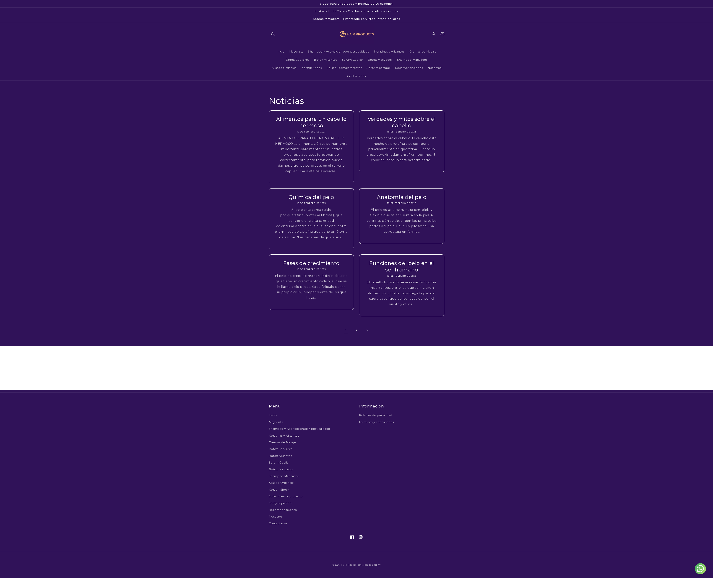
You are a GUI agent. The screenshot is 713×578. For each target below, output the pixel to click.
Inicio (273, 415)
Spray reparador (281, 503)
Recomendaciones (283, 510)
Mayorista (276, 422)
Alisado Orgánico (281, 482)
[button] (273, 34)
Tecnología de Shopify (368, 565)
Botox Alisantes (280, 456)
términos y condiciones (376, 422)
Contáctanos (278, 523)
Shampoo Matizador (284, 476)
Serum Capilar (279, 462)
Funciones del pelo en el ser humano (401, 266)
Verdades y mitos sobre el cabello (402, 122)
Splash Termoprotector (286, 496)
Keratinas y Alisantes (284, 435)
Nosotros (276, 516)
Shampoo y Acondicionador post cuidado (299, 428)
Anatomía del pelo (402, 197)
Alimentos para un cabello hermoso (311, 122)
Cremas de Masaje (282, 442)
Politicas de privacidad (375, 415)
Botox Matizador (281, 469)
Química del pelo (311, 197)
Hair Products (348, 565)
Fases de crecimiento (311, 263)
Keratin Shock (279, 489)
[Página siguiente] (367, 330)
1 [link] (346, 330)
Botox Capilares (280, 449)
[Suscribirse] (387, 385)
